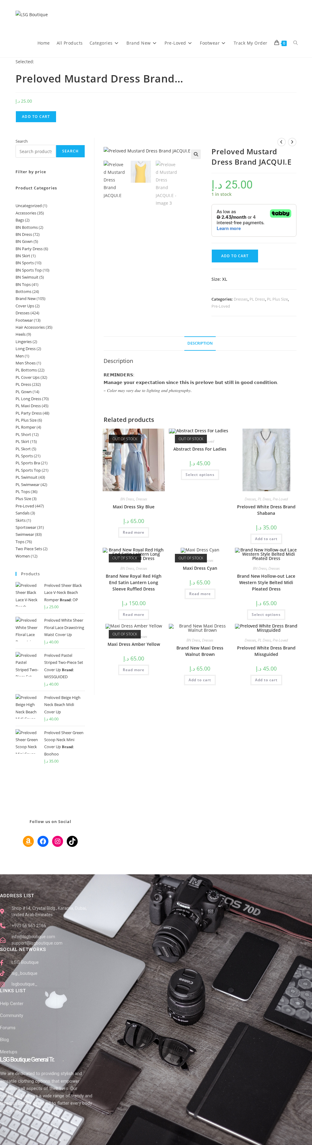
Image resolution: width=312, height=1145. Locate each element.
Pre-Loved (220, 306)
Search (22, 141)
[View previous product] (281, 142)
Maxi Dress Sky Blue (133, 507)
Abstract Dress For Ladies (199, 449)
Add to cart (36, 116)
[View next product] (292, 142)
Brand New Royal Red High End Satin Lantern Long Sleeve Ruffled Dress (133, 582)
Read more (133, 532)
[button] (196, 154)
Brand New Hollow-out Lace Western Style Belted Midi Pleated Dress (266, 582)
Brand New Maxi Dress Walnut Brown (199, 651)
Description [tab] (200, 343)
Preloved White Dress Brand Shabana (266, 510)
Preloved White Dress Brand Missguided (266, 651)
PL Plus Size (277, 299)
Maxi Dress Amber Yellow (134, 644)
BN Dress (127, 499)
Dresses (241, 299)
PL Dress (257, 299)
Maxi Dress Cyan (200, 568)
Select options (200, 474)
